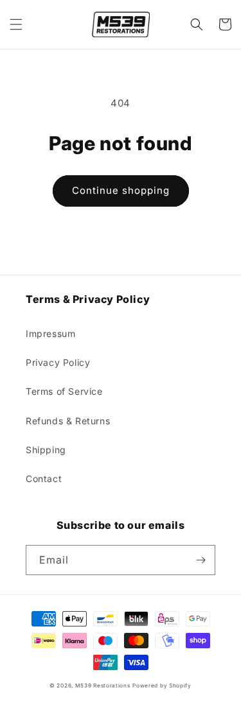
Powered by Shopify (162, 685)
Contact (44, 478)
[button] (16, 24)
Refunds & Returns (68, 420)
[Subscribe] (200, 560)
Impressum (50, 333)
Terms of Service (64, 391)
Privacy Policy (58, 362)
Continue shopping (121, 190)
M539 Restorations (102, 685)
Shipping (46, 449)
